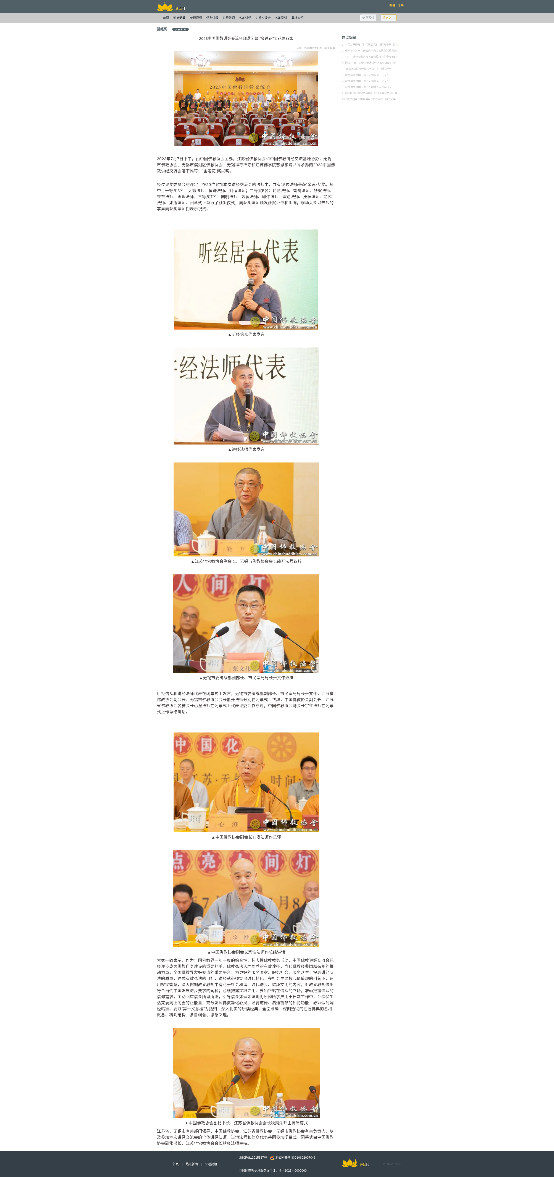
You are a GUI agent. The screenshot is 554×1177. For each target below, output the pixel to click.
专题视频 (196, 17)
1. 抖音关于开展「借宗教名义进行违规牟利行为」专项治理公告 (378, 44)
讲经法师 (229, 17)
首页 (166, 17)
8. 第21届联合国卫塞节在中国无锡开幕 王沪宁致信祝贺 (374, 87)
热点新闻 (179, 17)
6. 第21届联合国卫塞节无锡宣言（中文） (365, 75)
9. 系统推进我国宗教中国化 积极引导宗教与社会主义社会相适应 (379, 93)
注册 (401, 5)
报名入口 (389, 17)
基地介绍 (297, 17)
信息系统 (368, 17)
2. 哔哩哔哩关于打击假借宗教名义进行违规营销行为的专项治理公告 (381, 50)
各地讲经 (245, 17)
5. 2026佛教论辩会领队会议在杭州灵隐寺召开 (368, 69)
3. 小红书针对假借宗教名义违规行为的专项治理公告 (372, 56)
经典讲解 (212, 17)
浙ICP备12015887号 (253, 1157)
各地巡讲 (281, 17)
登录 (392, 5)
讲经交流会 (263, 17)
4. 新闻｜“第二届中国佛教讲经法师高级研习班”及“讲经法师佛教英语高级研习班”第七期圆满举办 (397, 63)
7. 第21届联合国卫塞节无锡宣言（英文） (365, 81)
